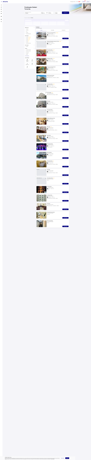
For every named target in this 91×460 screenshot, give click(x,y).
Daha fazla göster (27, 55)
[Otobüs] (1, 9)
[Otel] (1, 7)
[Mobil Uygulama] (1, 21)
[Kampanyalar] (1, 19)
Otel (26, 17)
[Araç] (1, 11)
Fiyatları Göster (65, 38)
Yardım (77, 1)
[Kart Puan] (1, 16)
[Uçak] (1, 5)
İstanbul (29, 17)
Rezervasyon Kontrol (73, 1)
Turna (25, 17)
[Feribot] (1, 13)
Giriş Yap (88, 1)
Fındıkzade (32, 17)
